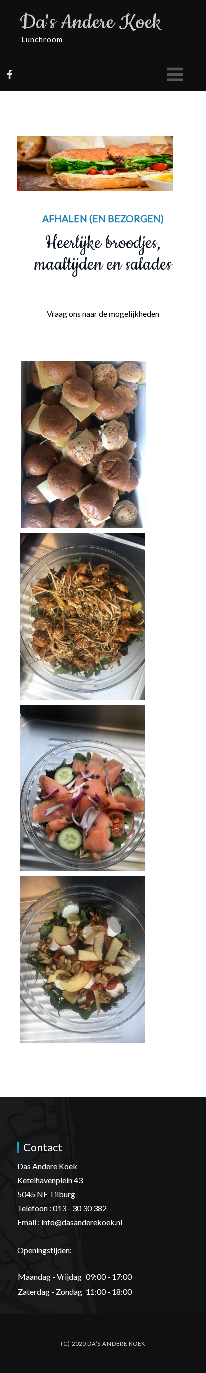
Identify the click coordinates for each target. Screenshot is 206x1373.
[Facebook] (9, 74)
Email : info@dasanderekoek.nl (70, 1222)
